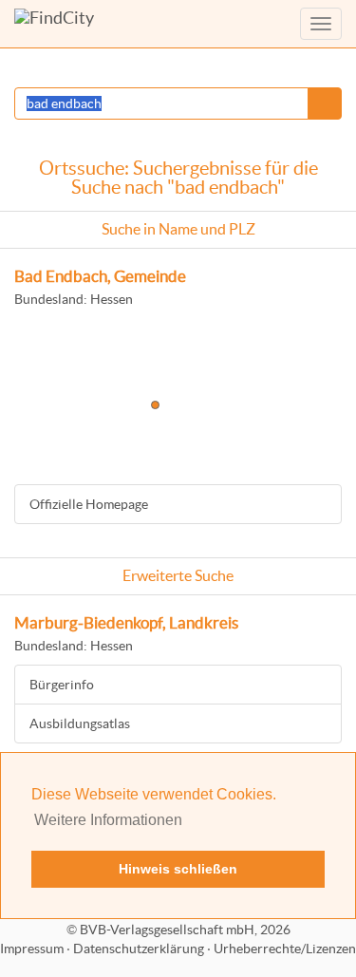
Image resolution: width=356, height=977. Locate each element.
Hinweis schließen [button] (178, 868)
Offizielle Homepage (88, 504)
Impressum (32, 948)
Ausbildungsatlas (79, 723)
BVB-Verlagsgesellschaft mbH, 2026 (185, 929)
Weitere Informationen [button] (108, 820)
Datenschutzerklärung (138, 948)
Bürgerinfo (61, 684)
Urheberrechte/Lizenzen (285, 948)
